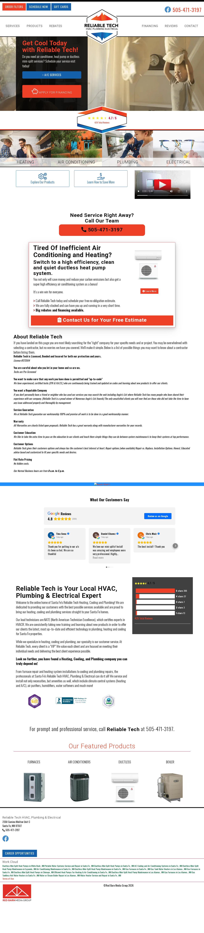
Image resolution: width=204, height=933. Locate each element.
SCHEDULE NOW (38, 7)
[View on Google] (51, 535)
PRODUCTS (35, 26)
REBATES (55, 26)
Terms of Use (8, 878)
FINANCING (150, 26)
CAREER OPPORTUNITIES (19, 853)
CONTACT (191, 26)
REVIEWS (171, 26)
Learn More (150, 291)
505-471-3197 (187, 9)
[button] (43, 545)
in (23, 865)
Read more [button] (98, 557)
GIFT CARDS (61, 7)
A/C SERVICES (52, 75)
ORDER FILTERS (14, 7)
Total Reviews (102, 122)
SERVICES (13, 26)
